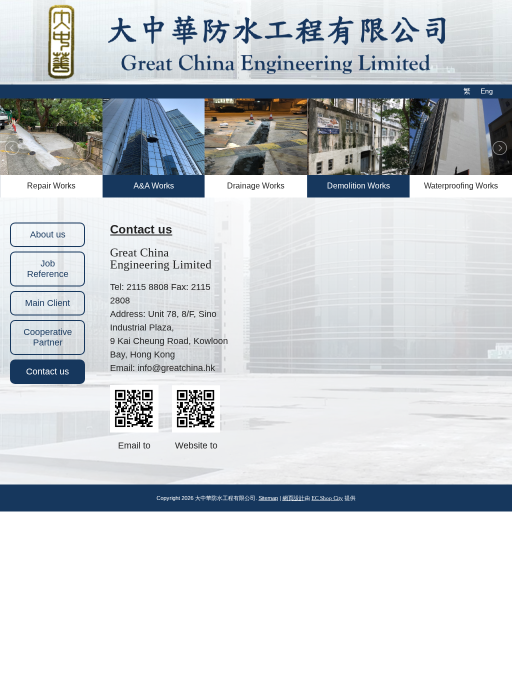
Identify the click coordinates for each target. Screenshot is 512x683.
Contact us (47, 371)
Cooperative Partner (48, 337)
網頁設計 (293, 498)
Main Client (47, 303)
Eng (486, 91)
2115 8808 (147, 287)
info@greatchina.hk (176, 368)
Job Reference (47, 268)
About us (48, 235)
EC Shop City (327, 498)
